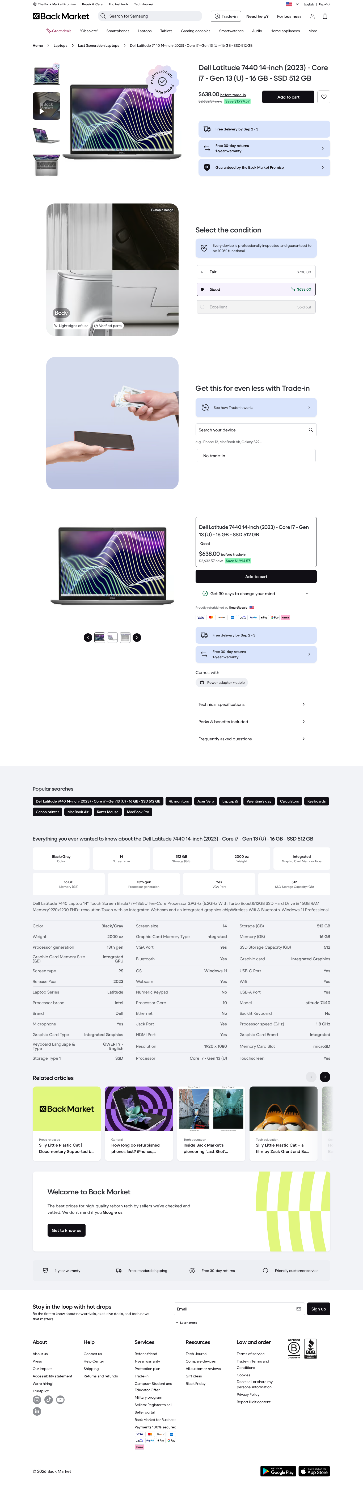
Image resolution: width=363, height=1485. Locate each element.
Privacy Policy (248, 1394)
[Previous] (88, 637)
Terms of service (251, 1353)
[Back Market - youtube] (60, 1399)
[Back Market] (61, 16)
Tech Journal (196, 1353)
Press (37, 1361)
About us (40, 1353)
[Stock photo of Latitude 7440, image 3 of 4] (46, 165)
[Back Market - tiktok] (48, 1399)
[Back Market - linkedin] (37, 1411)
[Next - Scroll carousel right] (325, 1077)
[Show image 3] (125, 637)
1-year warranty (147, 1361)
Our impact (42, 1368)
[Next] (137, 637)
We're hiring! (43, 1383)
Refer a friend (146, 1353)
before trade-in (233, 94)
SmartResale (238, 607)
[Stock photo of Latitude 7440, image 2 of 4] (46, 136)
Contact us (93, 1353)
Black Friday (195, 1383)
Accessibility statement (52, 1376)
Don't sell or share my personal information (255, 1384)
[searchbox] (154, 16)
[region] (181, 1124)
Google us (113, 1212)
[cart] (325, 16)
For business (289, 16)
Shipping (91, 1368)
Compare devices (201, 1361)
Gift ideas (194, 1376)
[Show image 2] (112, 637)
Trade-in (142, 1376)
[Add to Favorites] (324, 97)
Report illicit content (254, 1401)
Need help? (257, 16)
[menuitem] (118, 31)
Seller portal (145, 1412)
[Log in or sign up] (312, 16)
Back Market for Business (155, 1419)
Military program (148, 1397)
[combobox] (256, 429)
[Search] (103, 16)
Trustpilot (41, 1391)
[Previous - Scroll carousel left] (311, 1077)
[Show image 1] (99, 637)
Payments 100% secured (155, 1427)
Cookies (243, 1375)
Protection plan (147, 1368)
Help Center (94, 1361)
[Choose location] (293, 4)
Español (324, 4)
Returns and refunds (101, 1376)
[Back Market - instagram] (37, 1399)
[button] (162, 82)
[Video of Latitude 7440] (46, 106)
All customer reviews (203, 1368)
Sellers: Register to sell (153, 1404)
